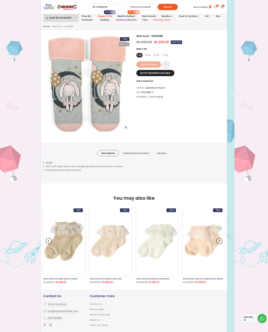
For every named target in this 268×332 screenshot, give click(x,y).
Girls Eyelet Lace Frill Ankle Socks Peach (203, 278)
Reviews (162, 153)
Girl (207, 16)
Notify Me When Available (155, 73)
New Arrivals (149, 16)
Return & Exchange (100, 314)
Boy (218, 16)
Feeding (104, 19)
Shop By (86, 16)
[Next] (219, 241)
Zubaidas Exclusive (155, 87)
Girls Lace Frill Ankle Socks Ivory (106, 278)
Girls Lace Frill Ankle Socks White (152, 278)
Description (108, 153)
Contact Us (96, 304)
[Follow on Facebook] (44, 325)
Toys (144, 19)
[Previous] (49, 241)
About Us (94, 319)
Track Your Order (99, 325)
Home (46, 26)
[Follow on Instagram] (50, 325)
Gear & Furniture (188, 16)
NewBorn (166, 16)
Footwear (87, 19)
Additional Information (136, 153)
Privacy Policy (97, 309)
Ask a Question (144, 80)
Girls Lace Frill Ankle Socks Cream (60, 278)
